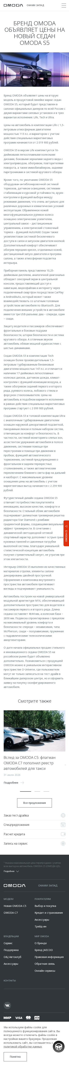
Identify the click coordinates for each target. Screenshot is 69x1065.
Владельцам (11, 936)
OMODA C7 (11, 912)
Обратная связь (45, 963)
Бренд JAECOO (44, 950)
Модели (8, 899)
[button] (25, 791)
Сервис (8, 943)
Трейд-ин (40, 926)
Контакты (10, 980)
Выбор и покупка (45, 906)
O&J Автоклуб (12, 957)
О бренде (41, 943)
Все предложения (34, 803)
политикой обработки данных (23, 1046)
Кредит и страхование (49, 912)
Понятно (15, 1056)
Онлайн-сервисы (45, 970)
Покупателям (43, 899)
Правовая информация (49, 957)
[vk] (7, 1005)
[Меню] (64, 5)
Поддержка (11, 950)
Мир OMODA (42, 936)
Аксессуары (42, 919)
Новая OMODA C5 (15, 906)
